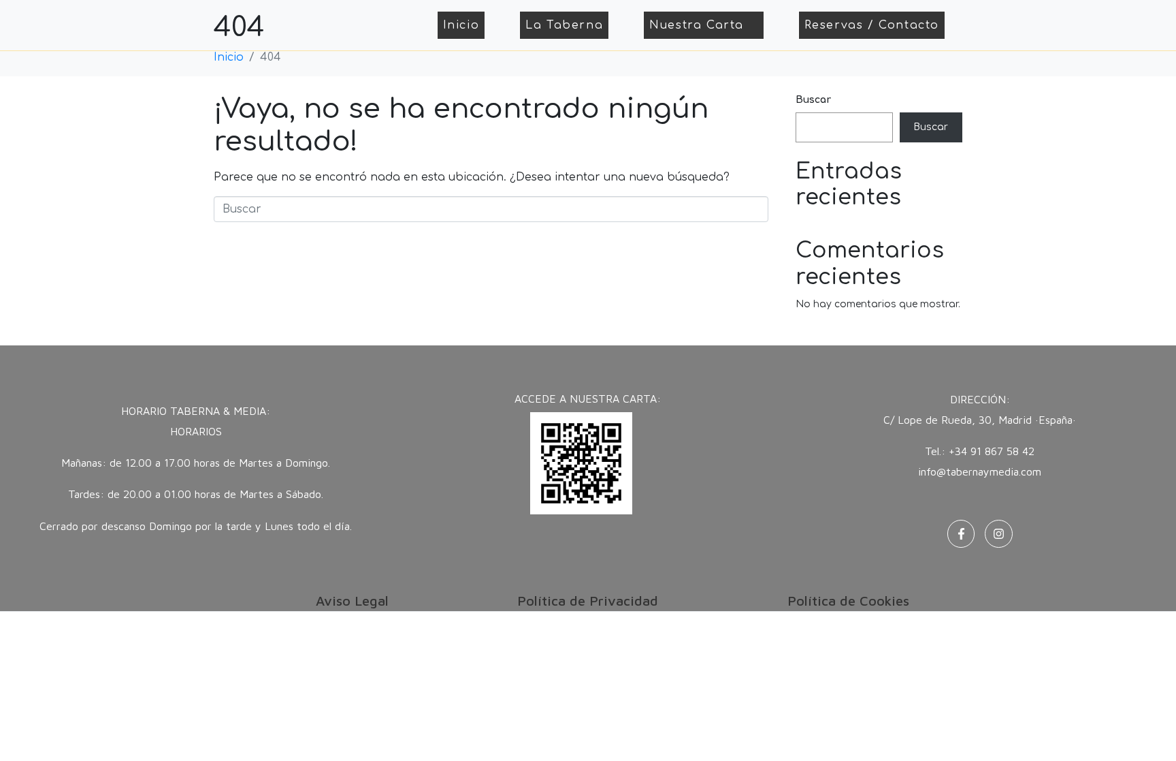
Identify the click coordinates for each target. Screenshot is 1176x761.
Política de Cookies (848, 600)
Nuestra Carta (696, 25)
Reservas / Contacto (871, 25)
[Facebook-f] (961, 534)
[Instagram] (999, 534)
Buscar (813, 100)
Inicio (461, 25)
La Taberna (564, 25)
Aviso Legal (352, 600)
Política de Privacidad (587, 600)
